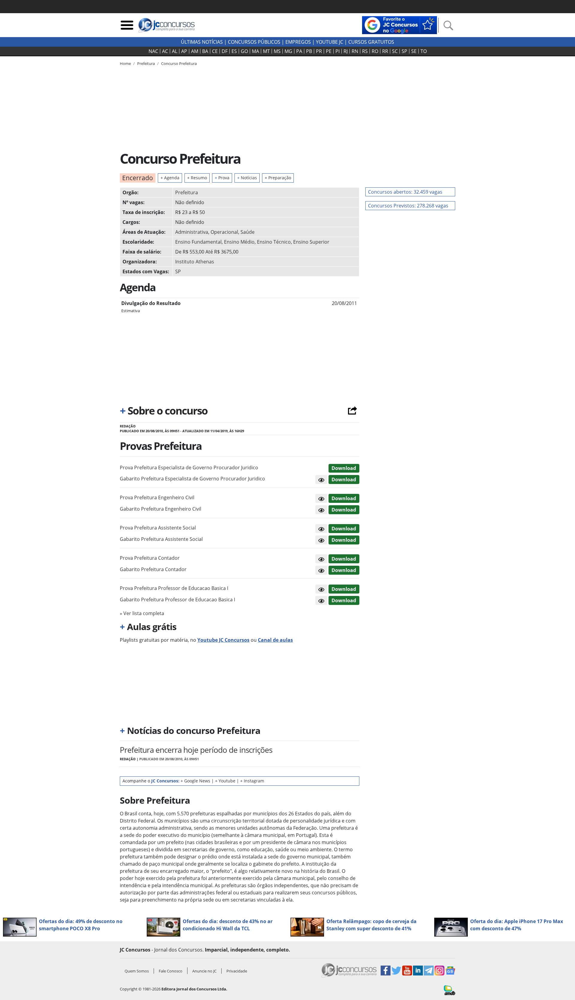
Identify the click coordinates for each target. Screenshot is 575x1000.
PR (319, 51)
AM (194, 51)
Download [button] (344, 468)
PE (329, 51)
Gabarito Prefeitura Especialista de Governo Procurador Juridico (192, 478)
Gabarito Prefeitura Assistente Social (161, 539)
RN (355, 51)
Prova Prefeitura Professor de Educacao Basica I (174, 588)
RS (365, 51)
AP (184, 51)
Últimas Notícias (202, 42)
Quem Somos (137, 971)
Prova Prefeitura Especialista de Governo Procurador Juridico (189, 467)
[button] (321, 479)
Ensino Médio (239, 242)
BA (205, 51)
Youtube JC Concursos (223, 640)
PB (309, 51)
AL (174, 51)
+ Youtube (225, 781)
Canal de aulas (275, 640)
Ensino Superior (311, 242)
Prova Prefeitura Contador (150, 558)
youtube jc (329, 42)
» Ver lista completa (142, 613)
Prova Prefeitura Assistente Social (158, 527)
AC (165, 51)
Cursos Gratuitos (371, 42)
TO (423, 51)
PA (299, 51)
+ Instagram (252, 781)
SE (414, 51)
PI (337, 51)
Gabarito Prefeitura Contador (153, 569)
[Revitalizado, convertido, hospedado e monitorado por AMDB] (449, 990)
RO (375, 51)
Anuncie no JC (204, 971)
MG (288, 51)
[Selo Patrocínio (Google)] (399, 24)
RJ (346, 51)
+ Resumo (197, 177)
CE (215, 51)
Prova (222, 177)
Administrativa (191, 232)
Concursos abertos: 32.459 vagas (405, 192)
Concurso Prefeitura (179, 63)
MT (266, 51)
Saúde (247, 232)
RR (385, 51)
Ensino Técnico (274, 242)
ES (234, 51)
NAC (153, 51)
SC (395, 51)
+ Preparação (278, 177)
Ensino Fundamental (198, 242)
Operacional (224, 232)
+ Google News (195, 781)
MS (277, 51)
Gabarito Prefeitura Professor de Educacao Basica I (177, 599)
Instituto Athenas (194, 261)
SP (404, 51)
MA (255, 51)
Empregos (298, 42)
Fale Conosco (170, 971)
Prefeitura (186, 192)
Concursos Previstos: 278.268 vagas (408, 205)
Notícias (247, 177)
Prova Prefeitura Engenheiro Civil (157, 497)
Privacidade (236, 971)
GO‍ (244, 51)
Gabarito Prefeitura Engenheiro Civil (160, 509)
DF (225, 51)
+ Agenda (170, 177)
